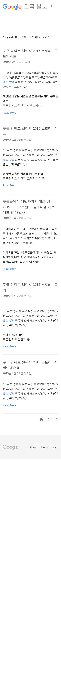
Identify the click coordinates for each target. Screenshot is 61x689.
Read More (9, 112)
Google (34, 447)
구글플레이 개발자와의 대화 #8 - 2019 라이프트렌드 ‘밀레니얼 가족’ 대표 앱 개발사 (29, 206)
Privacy (45, 447)
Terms (55, 447)
